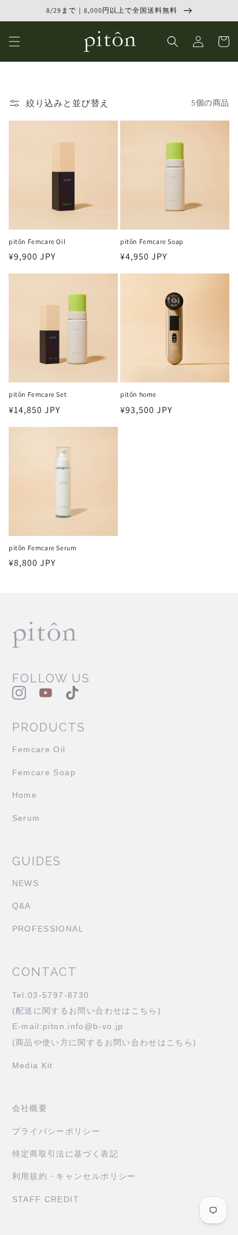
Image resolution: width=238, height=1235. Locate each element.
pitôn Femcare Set (37, 394)
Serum (26, 818)
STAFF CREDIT (45, 1199)
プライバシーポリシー (56, 1131)
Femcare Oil (39, 749)
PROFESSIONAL (48, 929)
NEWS (25, 883)
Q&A (21, 906)
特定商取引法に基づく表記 (65, 1154)
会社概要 (29, 1108)
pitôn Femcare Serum (42, 547)
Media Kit (32, 1065)
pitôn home (138, 394)
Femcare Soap (44, 772)
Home (24, 795)
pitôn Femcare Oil (37, 241)
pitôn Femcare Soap (152, 241)
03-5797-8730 (58, 995)
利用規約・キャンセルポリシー (74, 1176)
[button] (14, 41)
